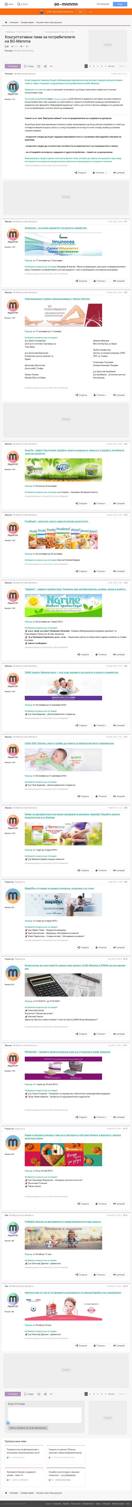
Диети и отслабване (20, 1480)
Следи (30, 66)
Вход (120, 4)
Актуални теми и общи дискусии (49, 1493)
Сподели (82, 172)
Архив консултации (62, 1480)
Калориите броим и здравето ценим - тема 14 (21, 1473)
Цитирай (121, 172)
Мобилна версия (118, 1504)
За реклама (56, 1504)
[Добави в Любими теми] (38, 66)
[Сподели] (45, 66)
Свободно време (27, 1493)
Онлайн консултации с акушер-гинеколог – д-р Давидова (64, 1473)
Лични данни (76, 1504)
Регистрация (103, 4)
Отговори (12, 66)
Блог (128, 1504)
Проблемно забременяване (64, 1457)
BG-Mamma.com (20, 1504)
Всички (111, 66)
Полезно (101, 172)
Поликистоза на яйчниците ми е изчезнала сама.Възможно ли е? (23, 1451)
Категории (14, 1493)
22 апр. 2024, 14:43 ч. (67, 32)
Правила (66, 1504)
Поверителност (88, 1504)
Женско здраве (18, 1457)
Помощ (98, 1504)
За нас (48, 1504)
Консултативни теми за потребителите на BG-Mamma (40, 39)
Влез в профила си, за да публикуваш (28, 1428)
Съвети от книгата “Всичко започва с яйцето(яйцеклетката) (65, 1451)
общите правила (61, 99)
